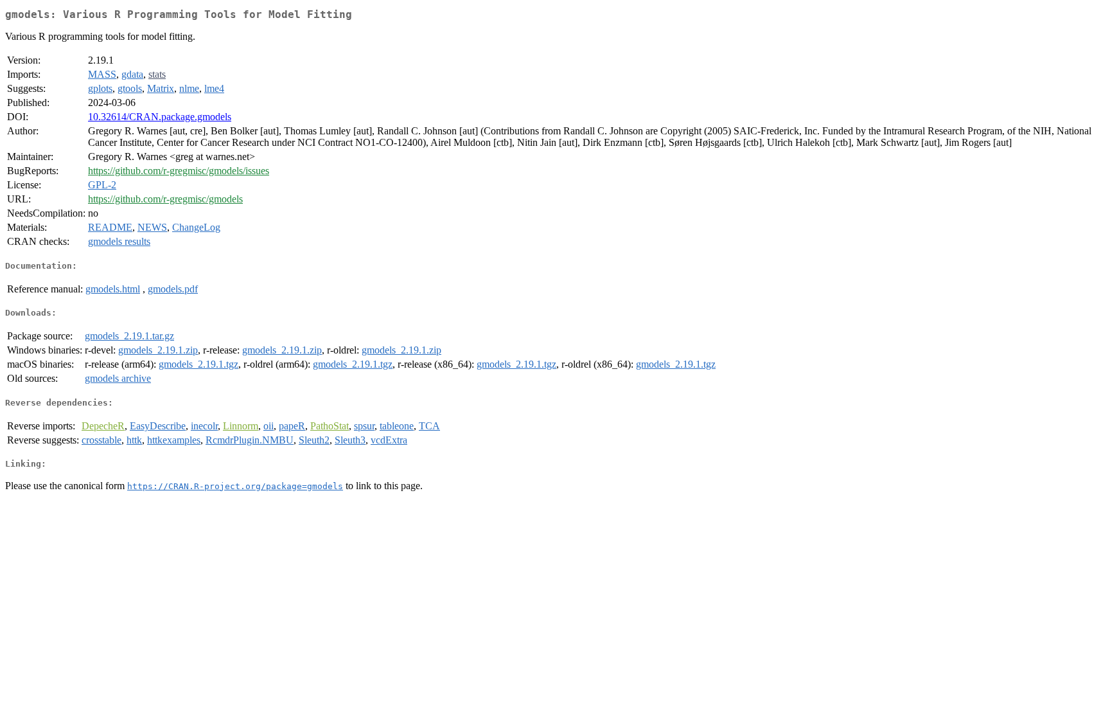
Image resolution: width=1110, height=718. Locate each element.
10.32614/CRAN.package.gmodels (159, 116)
